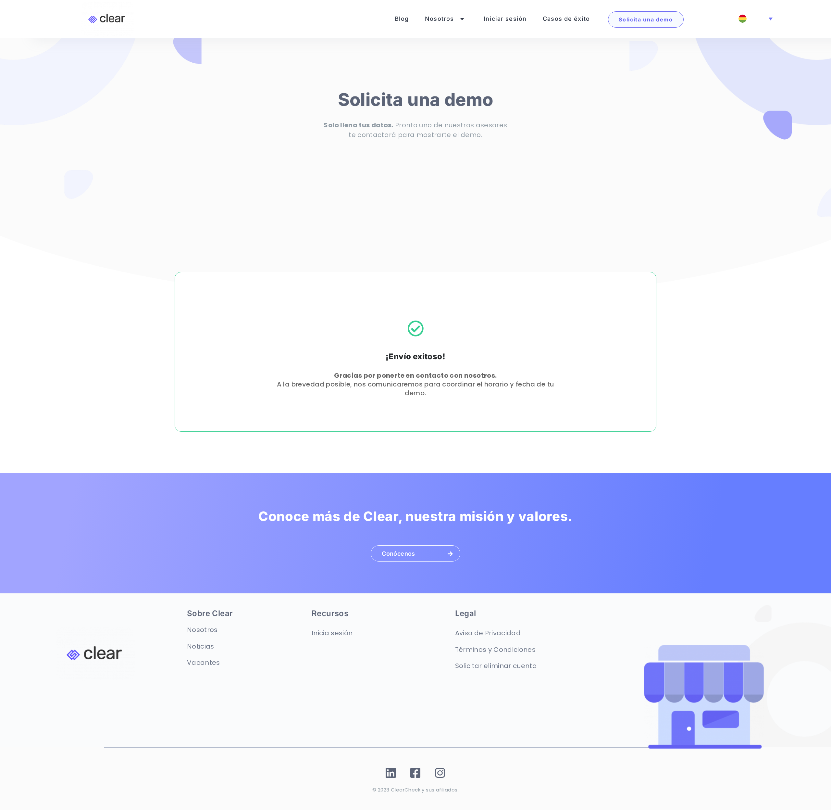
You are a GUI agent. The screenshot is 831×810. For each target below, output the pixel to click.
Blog (402, 18)
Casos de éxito (566, 18)
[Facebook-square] (416, 773)
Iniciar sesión (505, 18)
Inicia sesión (332, 633)
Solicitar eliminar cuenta (496, 665)
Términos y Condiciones (495, 649)
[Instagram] (440, 773)
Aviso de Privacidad (488, 633)
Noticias (200, 646)
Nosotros (439, 18)
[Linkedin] (391, 773)
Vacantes (203, 662)
